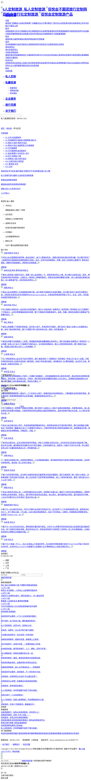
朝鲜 (14, 44)
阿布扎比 (8, 66)
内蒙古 (48, 23)
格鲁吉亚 (28, 34)
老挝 (64, 55)
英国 (10, 31)
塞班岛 (15, 58)
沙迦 (14, 66)
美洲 (7, 36)
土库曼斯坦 (31, 44)
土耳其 (24, 63)
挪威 (64, 31)
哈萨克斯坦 (40, 44)
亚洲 (7, 42)
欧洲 (7, 28)
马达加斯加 (75, 63)
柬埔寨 (84, 55)
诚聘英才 (16, 744)
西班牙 (38, 31)
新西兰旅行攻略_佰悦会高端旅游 (14, 723)
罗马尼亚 (83, 31)
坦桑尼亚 (24, 66)
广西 (53, 23)
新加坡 (54, 55)
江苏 (81, 23)
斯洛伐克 (40, 34)
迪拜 (7, 63)
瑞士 (26, 31)
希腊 (23, 31)
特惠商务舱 (14, 90)
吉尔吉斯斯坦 (49, 44)
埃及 (19, 63)
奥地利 (52, 31)
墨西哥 (17, 39)
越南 (19, 55)
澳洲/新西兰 (10, 47)
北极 (7, 71)
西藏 (14, 23)
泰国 (7, 55)
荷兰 (30, 31)
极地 (7, 68)
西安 (64, 23)
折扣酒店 (13, 93)
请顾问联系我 (6, 578)
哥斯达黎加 (24, 39)
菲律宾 (68, 55)
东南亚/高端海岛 (11, 52)
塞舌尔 (9, 58)
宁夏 (44, 23)
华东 (85, 23)
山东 (60, 23)
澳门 (10, 23)
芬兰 (19, 31)
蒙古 (80, 55)
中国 (7, 21)
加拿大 (11, 39)
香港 (7, 23)
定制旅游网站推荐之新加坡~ (12, 725)
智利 (35, 39)
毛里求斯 (35, 66)
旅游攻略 (4, 612)
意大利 (15, 31)
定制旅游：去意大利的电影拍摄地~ (15, 717)
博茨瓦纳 (40, 63)
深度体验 (13, 88)
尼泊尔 (48, 55)
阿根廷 (31, 39)
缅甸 (30, 55)
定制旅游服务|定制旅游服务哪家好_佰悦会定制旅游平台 (23, 720)
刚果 (64, 63)
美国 (7, 39)
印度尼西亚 (13, 55)
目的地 (9, 128)
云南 (21, 23)
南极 (10, 71)
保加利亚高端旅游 (8, 733)
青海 (78, 23)
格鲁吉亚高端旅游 (65, 733)
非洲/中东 (9, 60)
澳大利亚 (8, 50)
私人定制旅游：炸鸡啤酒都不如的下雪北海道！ (19, 728)
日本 (7, 44)
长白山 (40, 23)
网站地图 (16, 751)
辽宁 (9, 26)
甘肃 (25, 23)
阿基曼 (18, 66)
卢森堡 (56, 34)
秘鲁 (42, 39)
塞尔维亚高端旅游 (22, 733)
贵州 (67, 23)
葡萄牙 (50, 34)
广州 (32, 23)
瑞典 (46, 34)
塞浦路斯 (62, 34)
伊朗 (60, 63)
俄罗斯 (47, 31)
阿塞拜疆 (14, 34)
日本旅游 (75, 733)
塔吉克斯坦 (59, 44)
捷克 (67, 31)
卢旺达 (68, 63)
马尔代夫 (42, 55)
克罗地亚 (58, 31)
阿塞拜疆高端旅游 (36, 733)
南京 (71, 23)
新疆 (28, 23)
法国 (7, 31)
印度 (37, 55)
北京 (57, 23)
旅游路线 (12, 612)
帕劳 (34, 55)
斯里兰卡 (24, 55)
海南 (74, 23)
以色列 (29, 63)
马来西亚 (74, 55)
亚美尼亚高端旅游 (51, 733)
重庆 (12, 26)
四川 (18, 23)
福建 (35, 23)
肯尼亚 (15, 63)
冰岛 (42, 31)
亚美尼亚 (21, 34)
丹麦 (71, 31)
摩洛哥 (34, 63)
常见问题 (26, 744)
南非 (10, 63)
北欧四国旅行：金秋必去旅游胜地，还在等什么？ (20, 712)
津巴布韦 (47, 63)
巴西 (39, 39)
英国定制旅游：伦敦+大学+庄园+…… (16, 715)
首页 (2, 128)
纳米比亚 (55, 63)
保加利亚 (76, 31)
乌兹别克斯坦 (21, 44)
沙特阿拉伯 (84, 63)
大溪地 (59, 55)
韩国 (10, 44)
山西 (16, 26)
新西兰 (15, 50)
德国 (34, 31)
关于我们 (5, 744)
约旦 (30, 66)
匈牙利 (34, 34)
